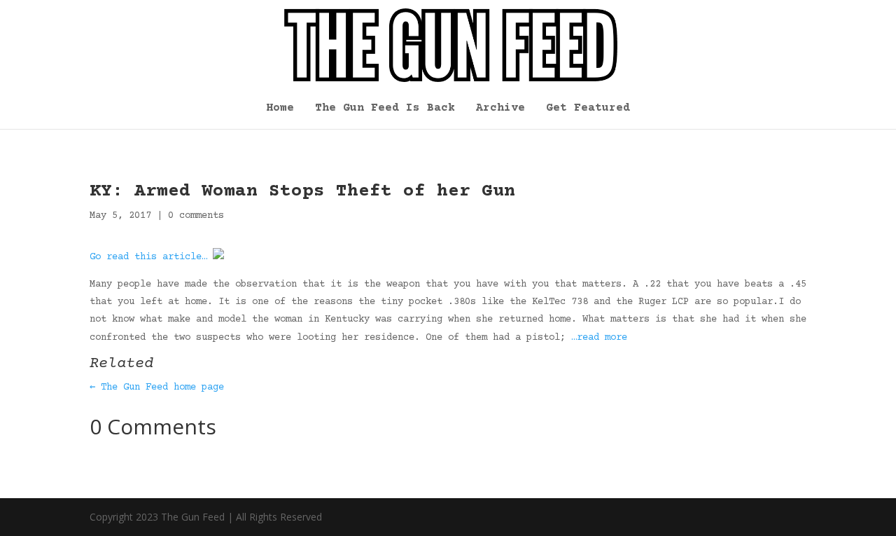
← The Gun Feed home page (157, 387)
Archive (500, 108)
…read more (599, 337)
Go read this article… (148, 257)
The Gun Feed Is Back (385, 108)
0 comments (196, 215)
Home (280, 108)
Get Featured (588, 108)
